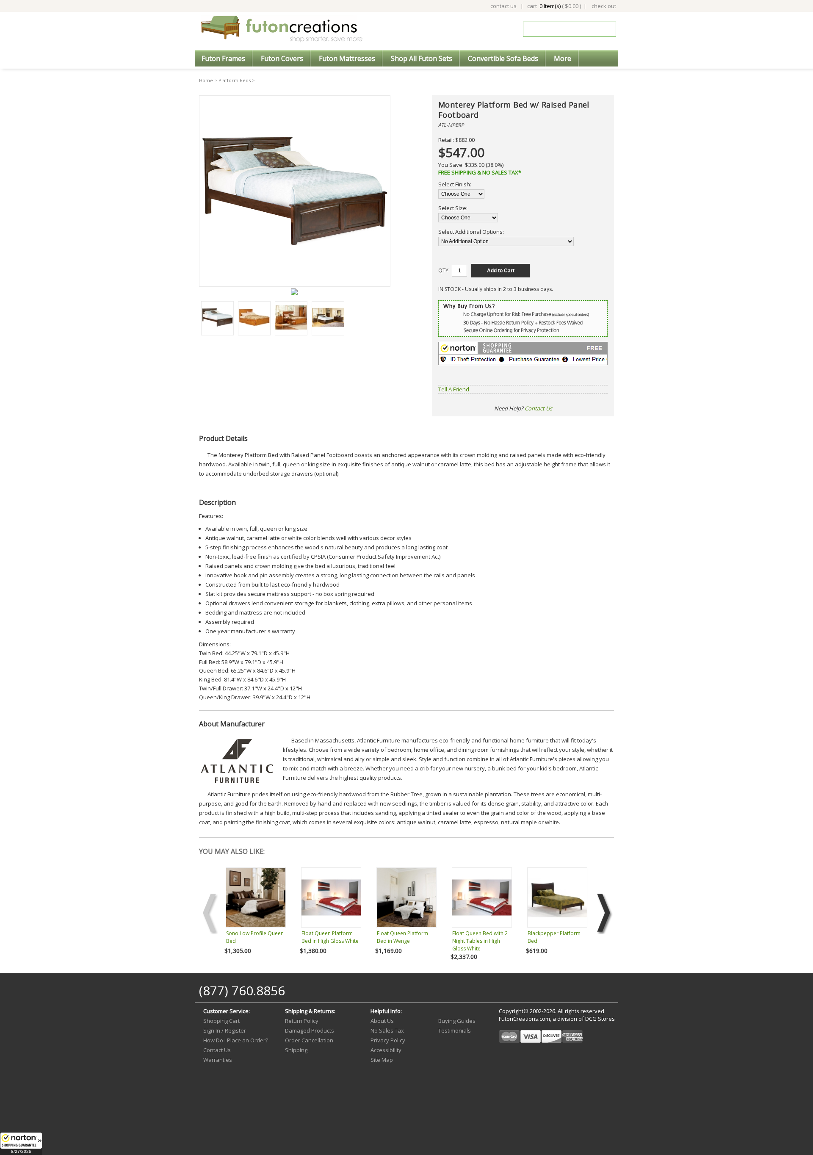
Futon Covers (282, 58)
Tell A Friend (453, 389)
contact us (503, 6)
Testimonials (454, 1030)
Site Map (382, 1060)
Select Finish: (454, 184)
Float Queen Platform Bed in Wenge (402, 937)
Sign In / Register (224, 1030)
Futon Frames (223, 58)
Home (206, 80)
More (562, 58)
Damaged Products (309, 1030)
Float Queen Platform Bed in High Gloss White (330, 937)
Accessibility (386, 1050)
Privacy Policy (388, 1040)
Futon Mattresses (347, 58)
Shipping (296, 1050)
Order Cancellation (309, 1040)
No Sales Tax (387, 1030)
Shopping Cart (221, 1021)
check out (604, 6)
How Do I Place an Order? (235, 1040)
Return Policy (301, 1021)
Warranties (217, 1060)
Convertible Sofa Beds (503, 58)
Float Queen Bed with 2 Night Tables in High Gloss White (480, 941)
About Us (382, 1021)
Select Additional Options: (471, 231)
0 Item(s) (550, 6)
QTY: (444, 270)
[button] (21, 1143)
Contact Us (538, 408)
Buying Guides (457, 1021)
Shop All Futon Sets (421, 58)
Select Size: (452, 208)
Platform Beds (234, 80)
